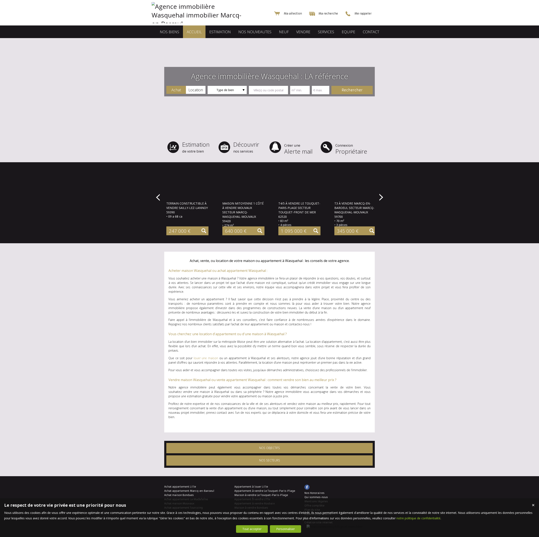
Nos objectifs (269, 448)
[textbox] (268, 90)
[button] (176, 90)
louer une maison (206, 358)
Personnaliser (285, 529)
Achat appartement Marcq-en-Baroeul (189, 490)
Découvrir (246, 147)
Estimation (195, 147)
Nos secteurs (269, 460)
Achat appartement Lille (180, 486)
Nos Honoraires (314, 492)
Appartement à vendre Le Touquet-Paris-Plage (264, 490)
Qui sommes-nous (316, 497)
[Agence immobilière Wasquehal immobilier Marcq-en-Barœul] (206, 23)
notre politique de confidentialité (418, 518)
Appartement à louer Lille (251, 486)
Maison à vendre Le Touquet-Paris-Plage (261, 495)
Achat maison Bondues (179, 495)
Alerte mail (298, 149)
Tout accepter (251, 529)
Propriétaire (351, 149)
